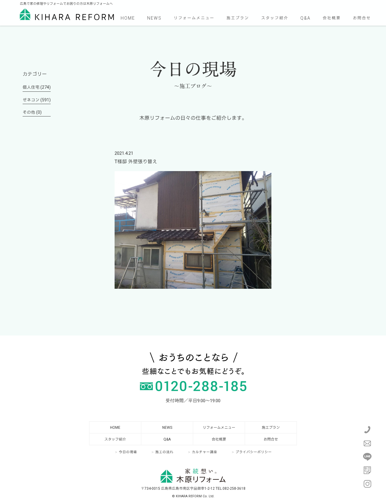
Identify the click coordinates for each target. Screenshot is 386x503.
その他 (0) (32, 112)
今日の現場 (128, 452)
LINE (367, 456)
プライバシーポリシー (254, 452)
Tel (367, 429)
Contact (367, 443)
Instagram (367, 484)
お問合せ (362, 18)
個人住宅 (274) (37, 87)
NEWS (154, 18)
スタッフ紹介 (274, 18)
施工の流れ (164, 452)
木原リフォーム (67, 14)
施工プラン (237, 18)
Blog (367, 470)
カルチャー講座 (204, 452)
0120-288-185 (193, 386)
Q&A (305, 18)
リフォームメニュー (194, 18)
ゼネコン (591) (37, 99)
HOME (128, 18)
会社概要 (332, 18)
